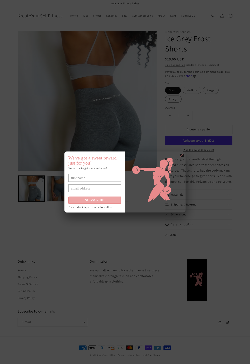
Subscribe (94, 200)
